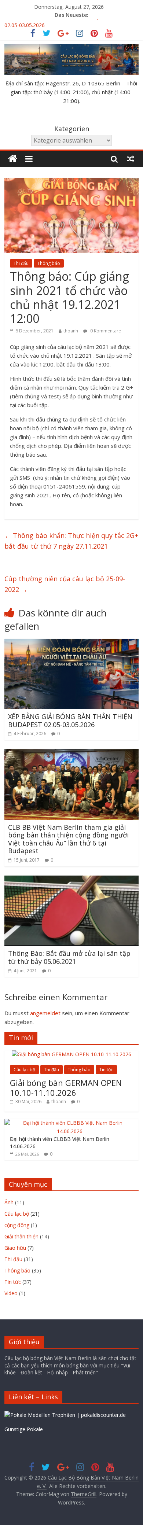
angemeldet (45, 1013)
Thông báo (48, 263)
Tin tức (106, 1070)
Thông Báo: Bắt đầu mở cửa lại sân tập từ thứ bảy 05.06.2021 (69, 957)
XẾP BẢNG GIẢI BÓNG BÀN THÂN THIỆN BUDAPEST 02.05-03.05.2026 (70, 720)
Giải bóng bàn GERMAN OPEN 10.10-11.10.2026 (66, 1087)
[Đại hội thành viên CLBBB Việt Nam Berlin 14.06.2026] (69, 1122)
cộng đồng (16, 1225)
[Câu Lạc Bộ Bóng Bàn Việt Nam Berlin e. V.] (12, 159)
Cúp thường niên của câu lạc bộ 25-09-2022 (64, 584)
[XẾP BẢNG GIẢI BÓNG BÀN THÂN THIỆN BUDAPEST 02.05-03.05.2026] (71, 643)
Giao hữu (15, 1247)
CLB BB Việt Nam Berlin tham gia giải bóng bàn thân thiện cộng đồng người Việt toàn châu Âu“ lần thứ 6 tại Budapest (68, 839)
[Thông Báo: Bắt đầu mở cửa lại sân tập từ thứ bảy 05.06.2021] (71, 880)
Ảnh (9, 1202)
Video (11, 1293)
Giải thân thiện (21, 1236)
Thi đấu (21, 263)
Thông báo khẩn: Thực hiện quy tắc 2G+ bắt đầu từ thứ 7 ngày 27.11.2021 (71, 540)
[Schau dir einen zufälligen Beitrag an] (130, 158)
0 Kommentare (105, 331)
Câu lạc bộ (24, 1070)
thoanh (70, 331)
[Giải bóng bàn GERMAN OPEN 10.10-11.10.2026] (71, 1054)
